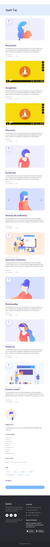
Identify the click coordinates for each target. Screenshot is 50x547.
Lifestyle (7, 213)
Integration (11, 88)
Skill (6, 449)
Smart (6, 451)
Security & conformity (16, 215)
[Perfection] (25, 157)
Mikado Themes (27, 543)
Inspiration (8, 387)
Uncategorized (9, 453)
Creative (7, 43)
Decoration (10, 45)
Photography (8, 257)
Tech (27, 474)
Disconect (10, 130)
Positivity (10, 346)
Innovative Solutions (15, 260)
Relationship (11, 304)
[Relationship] (25, 288)
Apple (11, 43)
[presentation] (8, 200)
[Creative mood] (25, 373)
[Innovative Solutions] (25, 244)
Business (20, 387)
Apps (17, 257)
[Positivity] (25, 330)
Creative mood (12, 389)
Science (20, 474)
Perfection (10, 173)
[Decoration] (25, 29)
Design (7, 439)
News (6, 445)
